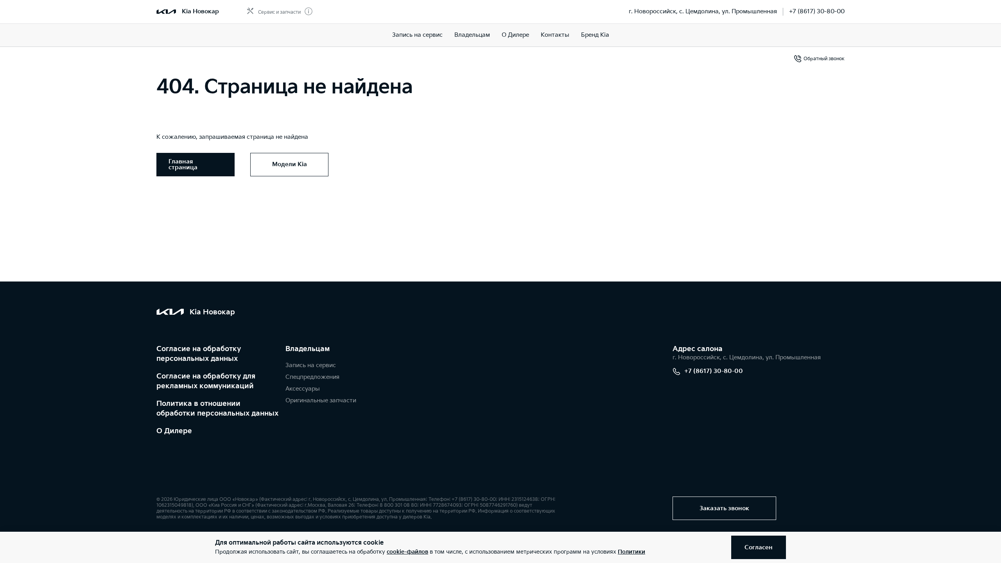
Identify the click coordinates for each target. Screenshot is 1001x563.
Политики (631, 552)
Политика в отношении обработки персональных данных (217, 409)
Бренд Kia (595, 35)
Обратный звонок (824, 59)
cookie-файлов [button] (407, 552)
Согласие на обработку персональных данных (198, 354)
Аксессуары (302, 389)
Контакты (555, 35)
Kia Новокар (200, 11)
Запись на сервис (417, 35)
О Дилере (174, 431)
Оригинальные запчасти (320, 400)
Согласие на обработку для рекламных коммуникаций (205, 381)
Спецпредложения (312, 377)
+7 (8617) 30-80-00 (817, 11)
